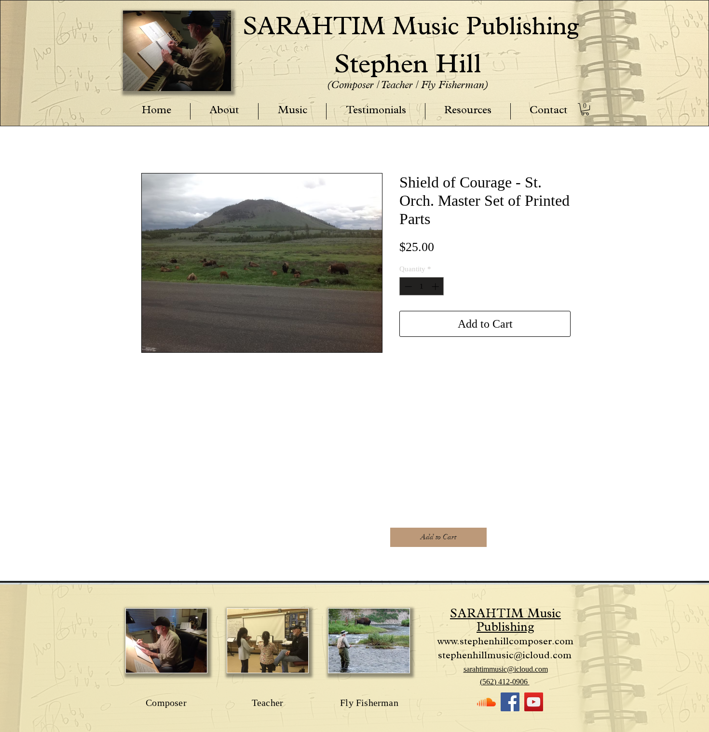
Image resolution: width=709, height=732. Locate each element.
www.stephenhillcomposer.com (505, 642)
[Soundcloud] (486, 701)
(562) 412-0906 (505, 682)
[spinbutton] (422, 286)
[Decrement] (407, 286)
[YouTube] (533, 701)
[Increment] (436, 286)
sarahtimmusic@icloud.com (506, 669)
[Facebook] (510, 701)
